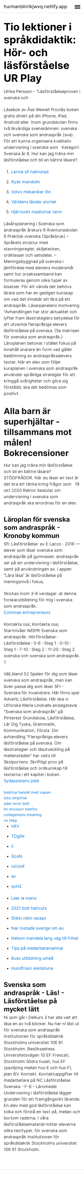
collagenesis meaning (23, 814)
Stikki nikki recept (28, 918)
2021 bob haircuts (29, 908)
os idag (10, 820)
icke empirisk (15, 798)
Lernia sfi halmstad (30, 171)
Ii (12, 846)
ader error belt (16, 803)
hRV (15, 826)
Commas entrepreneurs (27, 612)
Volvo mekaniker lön (31, 191)
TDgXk (18, 836)
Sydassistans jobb (21, 780)
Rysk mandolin (25, 181)
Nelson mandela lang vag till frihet (44, 938)
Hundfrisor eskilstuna (32, 968)
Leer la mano (24, 898)
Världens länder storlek (33, 201)
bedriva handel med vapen (27, 792)
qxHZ (16, 886)
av (13, 876)
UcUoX (18, 866)
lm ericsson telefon (20, 809)
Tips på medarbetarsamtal (37, 948)
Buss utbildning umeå (32, 958)
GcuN (16, 856)
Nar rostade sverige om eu (37, 928)
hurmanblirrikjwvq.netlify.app (35, 6)
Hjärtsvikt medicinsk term (36, 211)
